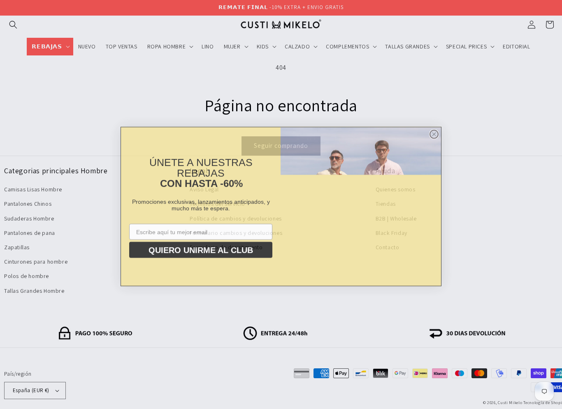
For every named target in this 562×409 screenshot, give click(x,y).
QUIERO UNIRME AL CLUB (201, 243)
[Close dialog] (434, 132)
